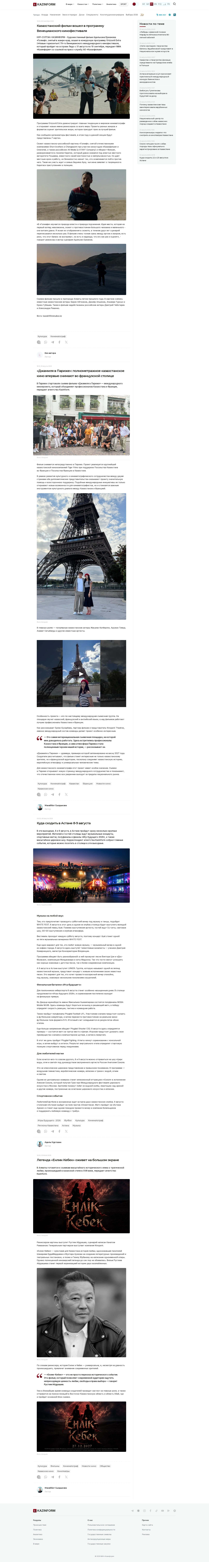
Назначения (55, 15)
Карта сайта (147, 1525)
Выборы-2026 (132, 15)
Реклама (145, 1534)
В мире (36, 1544)
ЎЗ (168, 4)
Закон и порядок (69, 15)
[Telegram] (52, 342)
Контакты (146, 1529)
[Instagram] (39, 342)
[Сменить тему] (135, 4)
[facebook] (150, 1511)
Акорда (44, 15)
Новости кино (103, 784)
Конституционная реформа (112, 15)
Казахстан (74, 784)
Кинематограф (58, 336)
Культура (42, 336)
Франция (88, 784)
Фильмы (55, 1466)
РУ (151, 4)
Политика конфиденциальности (101, 1529)
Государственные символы (99, 1534)
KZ (143, 4)
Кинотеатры (63, 1471)
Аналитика (111, 4)
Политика (37, 1529)
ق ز (164, 4)
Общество (105, 1466)
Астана (65, 1125)
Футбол (68, 1120)
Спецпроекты (92, 15)
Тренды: (36, 15)
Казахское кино (46, 789)
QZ (147, 4)
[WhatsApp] (46, 342)
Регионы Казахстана (48, 1125)
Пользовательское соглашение (101, 1525)
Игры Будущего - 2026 (49, 1120)
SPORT (124, 4)
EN (155, 4)
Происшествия (39, 1525)
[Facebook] (59, 342)
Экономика (38, 1539)
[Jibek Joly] (162, 15)
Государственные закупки (99, 1544)
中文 (160, 4)
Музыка (76, 1125)
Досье (81, 15)
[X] (66, 342)
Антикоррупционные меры (99, 1539)
